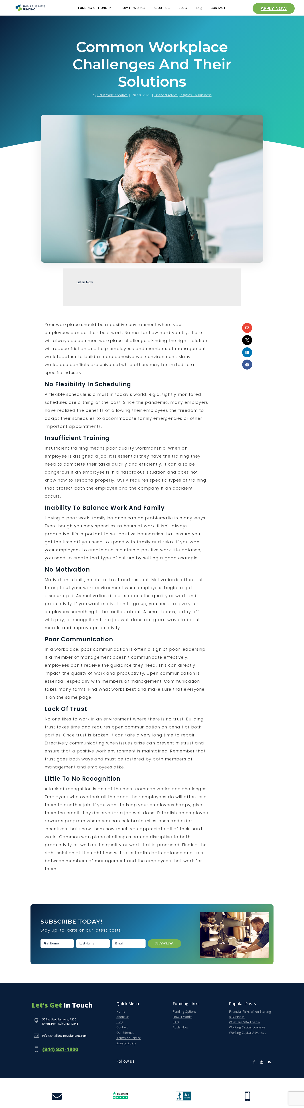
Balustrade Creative (112, 95)
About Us (162, 8)
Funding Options (92, 8)
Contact (218, 8)
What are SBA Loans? (244, 1022)
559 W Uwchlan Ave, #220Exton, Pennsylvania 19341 (60, 1021)
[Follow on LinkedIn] (269, 1062)
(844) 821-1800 (60, 1049)
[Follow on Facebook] (254, 1062)
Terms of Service (128, 1038)
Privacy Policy (126, 1043)
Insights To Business (196, 95)
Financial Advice (166, 95)
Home (120, 1011)
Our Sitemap (125, 1032)
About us (122, 1017)
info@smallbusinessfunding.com (64, 1036)
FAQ (199, 8)
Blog (182, 8)
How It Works (132, 8)
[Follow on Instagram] (262, 1062)
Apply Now (274, 8)
